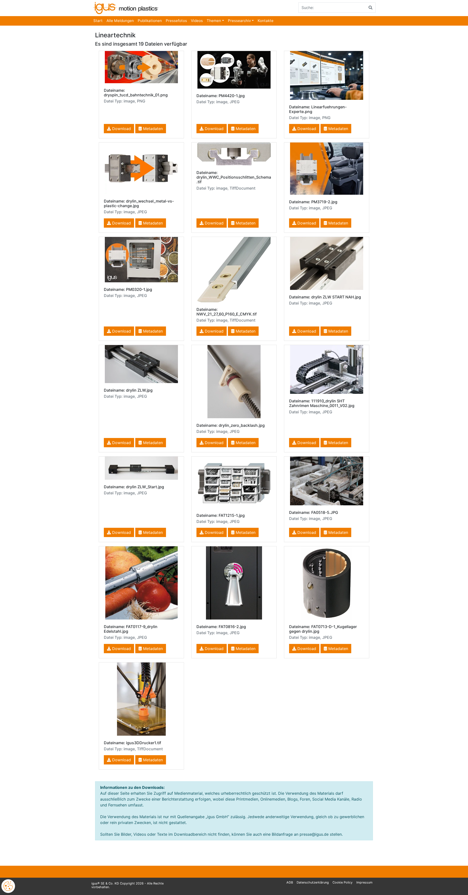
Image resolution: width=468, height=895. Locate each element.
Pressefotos (176, 20)
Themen (214, 20)
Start (98, 20)
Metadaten (152, 128)
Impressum (364, 882)
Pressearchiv (239, 20)
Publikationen (150, 20)
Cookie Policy (342, 882)
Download (121, 128)
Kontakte (265, 20)
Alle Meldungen (120, 20)
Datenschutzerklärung (313, 882)
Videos (197, 20)
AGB (289, 882)
